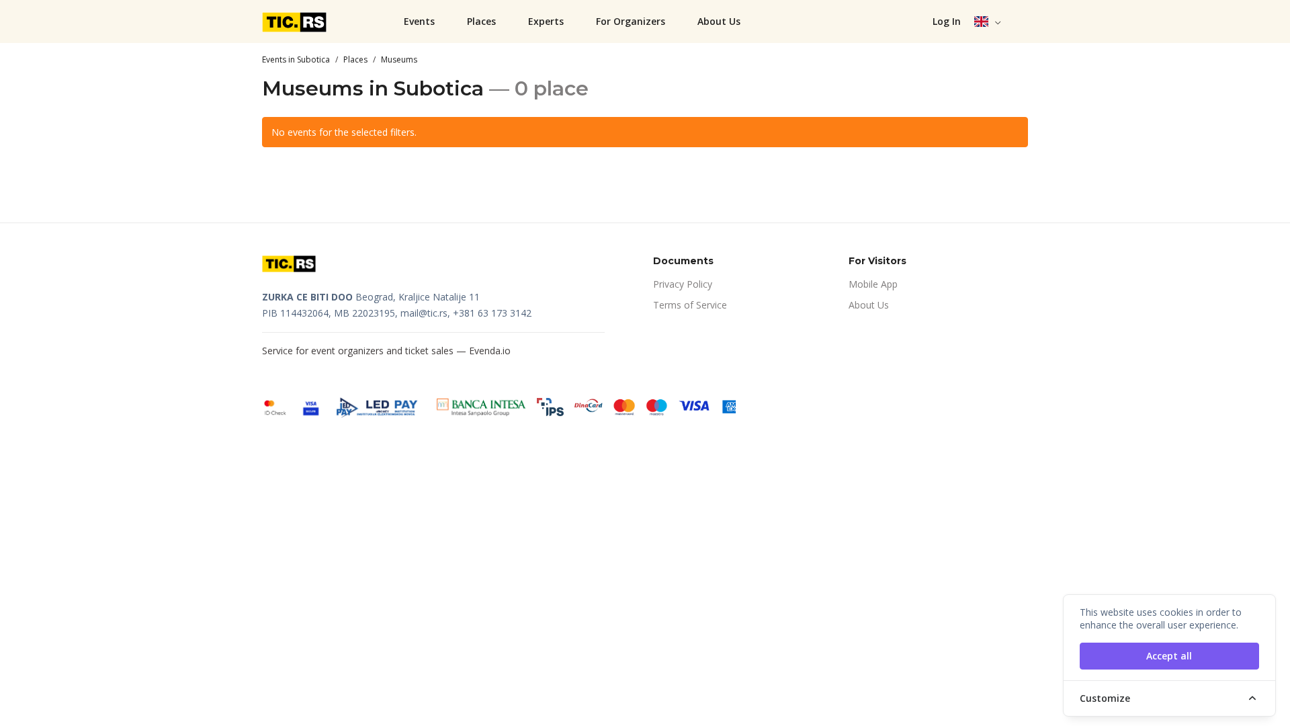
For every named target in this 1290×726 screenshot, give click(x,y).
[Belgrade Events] (295, 21)
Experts (546, 21)
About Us (718, 21)
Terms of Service (690, 304)
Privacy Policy (682, 284)
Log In (947, 21)
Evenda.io (490, 350)
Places (481, 21)
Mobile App (873, 284)
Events (419, 21)
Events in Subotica (296, 59)
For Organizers (630, 21)
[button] (988, 21)
